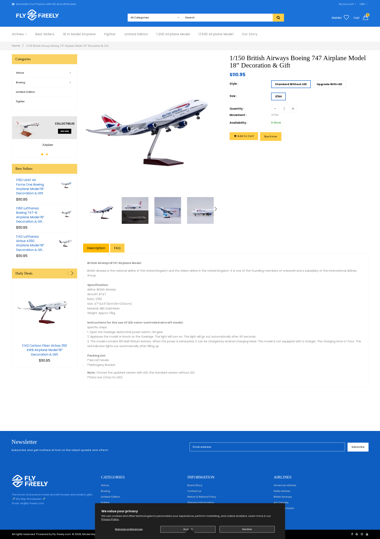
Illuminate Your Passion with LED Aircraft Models (46, 4)
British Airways (283, 497)
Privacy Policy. (110, 519)
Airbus (20, 73)
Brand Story (194, 485)
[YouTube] (367, 534)
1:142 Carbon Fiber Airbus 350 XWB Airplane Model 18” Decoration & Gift (44, 350)
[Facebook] (352, 534)
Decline (247, 529)
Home (16, 46)
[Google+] (357, 534)
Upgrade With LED (329, 84)
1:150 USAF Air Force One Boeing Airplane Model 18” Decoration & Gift (30, 186)
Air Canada (281, 502)
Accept (188, 529)
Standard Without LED (291, 84)
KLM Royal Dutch (284, 508)
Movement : (238, 115)
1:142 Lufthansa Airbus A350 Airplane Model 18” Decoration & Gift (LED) (30, 243)
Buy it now (270, 136)
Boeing (20, 82)
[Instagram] (362, 534)
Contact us (194, 491)
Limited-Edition (25, 92)
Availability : (238, 123)
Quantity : (237, 109)
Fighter (20, 101)
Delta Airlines (282, 491)
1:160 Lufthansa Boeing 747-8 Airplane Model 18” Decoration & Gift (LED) (30, 215)
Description (96, 248)
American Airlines (285, 485)
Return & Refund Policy (201, 497)
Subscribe (358, 447)
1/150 (278, 96)
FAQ (117, 248)
